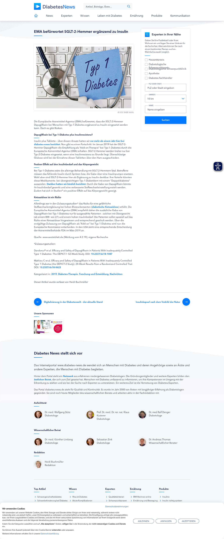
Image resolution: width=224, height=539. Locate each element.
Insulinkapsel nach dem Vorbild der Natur (158, 301)
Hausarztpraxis (156, 59)
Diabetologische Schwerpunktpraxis (159, 65)
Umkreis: (152, 95)
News (49, 15)
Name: (151, 105)
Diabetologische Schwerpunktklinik (167, 68)
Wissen (84, 15)
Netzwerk (68, 376)
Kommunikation (180, 15)
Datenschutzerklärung (50, 533)
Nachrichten (116, 273)
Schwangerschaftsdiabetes (49, 496)
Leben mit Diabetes (110, 15)
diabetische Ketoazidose (105, 206)
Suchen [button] (128, 6)
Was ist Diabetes (79, 496)
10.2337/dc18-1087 (101, 253)
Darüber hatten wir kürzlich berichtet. (66, 183)
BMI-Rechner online (142, 496)
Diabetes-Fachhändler (160, 77)
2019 (54, 273)
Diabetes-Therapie (68, 273)
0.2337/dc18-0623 (51, 267)
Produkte (156, 15)
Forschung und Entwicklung (93, 273)
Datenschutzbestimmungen (116, 506)
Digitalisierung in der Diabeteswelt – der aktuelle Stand (73, 301)
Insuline (165, 496)
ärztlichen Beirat (42, 379)
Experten (66, 15)
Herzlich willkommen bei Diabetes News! (36, 16)
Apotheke (154, 73)
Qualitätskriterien (116, 496)
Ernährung (136, 15)
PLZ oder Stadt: (155, 84)
